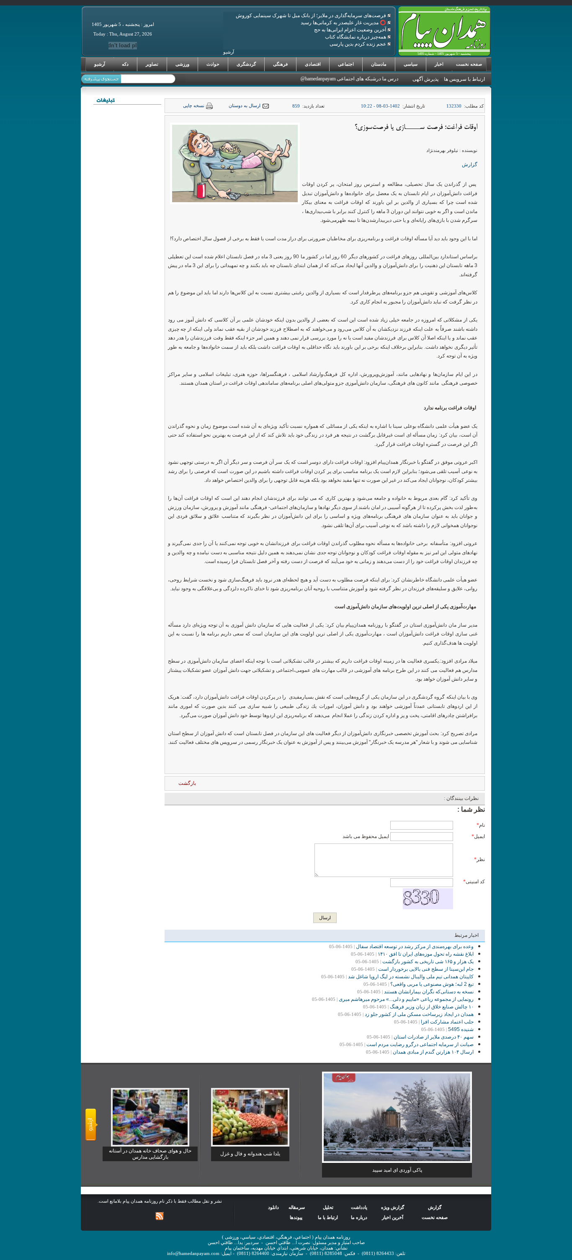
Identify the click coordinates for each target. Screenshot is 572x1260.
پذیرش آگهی (425, 79)
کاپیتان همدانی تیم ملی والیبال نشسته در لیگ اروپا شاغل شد (411, 977)
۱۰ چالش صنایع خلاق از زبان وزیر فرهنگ (432, 1007)
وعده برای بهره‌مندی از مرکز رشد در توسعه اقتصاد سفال (415, 946)
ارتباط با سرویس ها (464, 79)
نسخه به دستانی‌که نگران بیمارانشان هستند (429, 992)
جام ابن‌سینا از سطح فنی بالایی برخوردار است (426, 969)
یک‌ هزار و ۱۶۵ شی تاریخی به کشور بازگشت (428, 961)
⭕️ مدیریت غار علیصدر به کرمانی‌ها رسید (344, 23)
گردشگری (246, 64)
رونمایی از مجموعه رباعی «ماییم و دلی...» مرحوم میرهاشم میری (406, 999)
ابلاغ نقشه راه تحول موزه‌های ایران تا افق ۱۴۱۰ (426, 954)
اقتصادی (313, 64)
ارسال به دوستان (244, 105)
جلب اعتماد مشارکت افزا (447, 1022)
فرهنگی (280, 64)
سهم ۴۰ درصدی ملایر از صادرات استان (434, 1037)
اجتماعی (346, 64)
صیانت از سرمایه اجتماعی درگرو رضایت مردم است (420, 1044)
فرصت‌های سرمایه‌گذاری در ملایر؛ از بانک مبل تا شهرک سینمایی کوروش (311, 15)
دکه (125, 64)
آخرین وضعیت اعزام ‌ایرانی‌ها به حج (350, 30)
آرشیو (99, 64)
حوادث (212, 64)
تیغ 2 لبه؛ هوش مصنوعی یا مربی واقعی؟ (432, 984)
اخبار (439, 64)
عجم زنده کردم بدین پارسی (358, 44)
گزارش (469, 164)
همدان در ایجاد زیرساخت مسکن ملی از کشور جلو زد (419, 1014)
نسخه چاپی (193, 105)
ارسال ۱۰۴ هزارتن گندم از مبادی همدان (433, 1052)
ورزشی (182, 64)
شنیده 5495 (461, 1029)
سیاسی (410, 64)
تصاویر (152, 64)
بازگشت (187, 783)
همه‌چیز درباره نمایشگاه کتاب (356, 37)
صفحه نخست (469, 64)
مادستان (378, 64)
